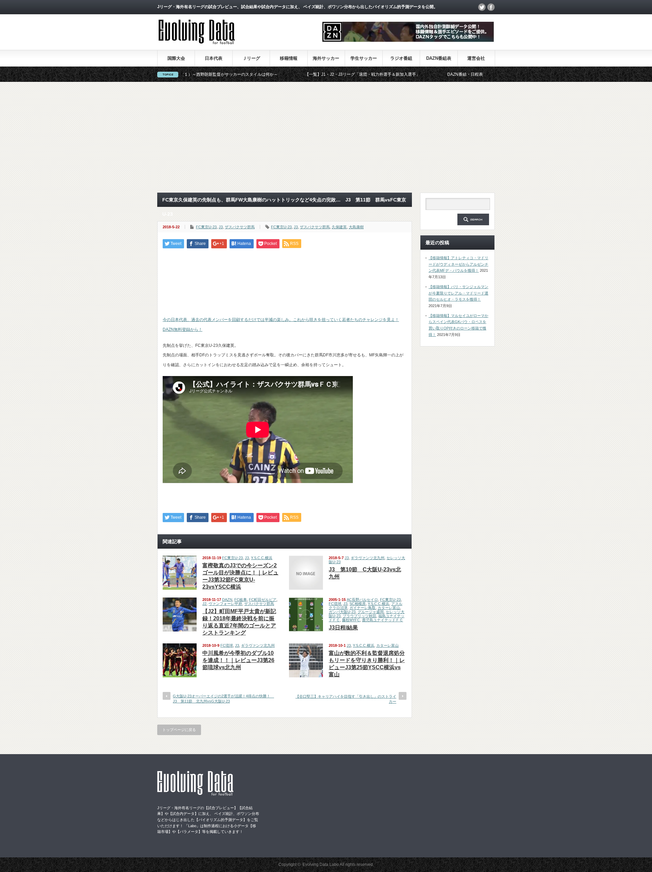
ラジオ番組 (401, 58)
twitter (482, 7)
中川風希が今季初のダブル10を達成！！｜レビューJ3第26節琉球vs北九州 (238, 660)
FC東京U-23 (206, 227)
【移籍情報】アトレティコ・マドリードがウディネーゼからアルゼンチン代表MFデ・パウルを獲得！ (458, 264)
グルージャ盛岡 (371, 612)
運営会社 (476, 58)
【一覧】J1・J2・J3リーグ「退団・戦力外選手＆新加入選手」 (331, 74)
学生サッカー (363, 58)
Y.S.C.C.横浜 (261, 558)
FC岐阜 (240, 600)
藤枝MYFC (351, 620)
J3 (221, 227)
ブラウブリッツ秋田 (359, 616)
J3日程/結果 (343, 627)
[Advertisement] (326, 137)
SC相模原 (357, 604)
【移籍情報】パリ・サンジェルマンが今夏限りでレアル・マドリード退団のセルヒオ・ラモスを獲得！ (458, 293)
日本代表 (213, 58)
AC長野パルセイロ (362, 600)
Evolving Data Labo (321, 864)
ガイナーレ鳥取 (362, 608)
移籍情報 (288, 58)
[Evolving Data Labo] (197, 42)
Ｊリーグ (251, 58)
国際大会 (176, 58)
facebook (491, 7)
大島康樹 (356, 227)
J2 (204, 604)
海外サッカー (326, 58)
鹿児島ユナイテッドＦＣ (382, 620)
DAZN (227, 600)
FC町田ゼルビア (262, 600)
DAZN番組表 (438, 58)
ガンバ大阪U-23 (342, 612)
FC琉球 (335, 604)
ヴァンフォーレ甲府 (225, 604)
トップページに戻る (179, 730)
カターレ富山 (389, 608)
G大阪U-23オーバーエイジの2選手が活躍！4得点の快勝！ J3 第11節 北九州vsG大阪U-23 (223, 698)
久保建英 (339, 227)
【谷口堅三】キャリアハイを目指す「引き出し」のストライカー (345, 699)
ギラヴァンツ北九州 (367, 558)
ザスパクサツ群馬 (240, 227)
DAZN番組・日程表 (434, 74)
